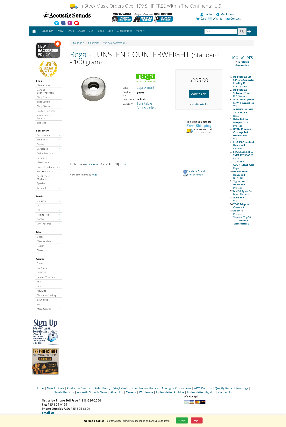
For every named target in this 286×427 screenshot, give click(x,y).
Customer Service (78, 388)
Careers (131, 392)
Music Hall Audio (243, 192)
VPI (243, 103)
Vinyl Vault (120, 388)
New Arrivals (43, 85)
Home (40, 388)
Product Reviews (46, 110)
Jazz (39, 286)
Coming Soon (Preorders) (46, 91)
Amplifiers (42, 139)
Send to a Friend (196, 171)
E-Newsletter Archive (44, 117)
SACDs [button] (81, 30)
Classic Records (64, 392)
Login (208, 14)
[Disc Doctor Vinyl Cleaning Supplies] (164, 17)
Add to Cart (198, 94)
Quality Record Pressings (231, 388)
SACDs (40, 219)
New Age (41, 290)
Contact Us (225, 392)
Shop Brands (44, 97)
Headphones (44, 162)
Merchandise (44, 241)
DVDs (40, 210)
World (40, 304)
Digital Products (45, 153)
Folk (39, 281)
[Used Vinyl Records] (122, 17)
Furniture (42, 158)
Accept (182, 420)
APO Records (203, 388)
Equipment (42, 130)
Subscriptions (124, 30)
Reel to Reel (43, 214)
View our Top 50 (242, 220)
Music (39, 196)
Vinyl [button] (61, 30)
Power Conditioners (47, 167)
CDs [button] (91, 30)
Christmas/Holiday (46, 295)
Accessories (43, 135)
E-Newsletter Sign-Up (201, 392)
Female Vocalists (46, 277)
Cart (203, 18)
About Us (116, 392)
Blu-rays (41, 201)
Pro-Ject (241, 122)
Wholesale (146, 392)
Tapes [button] (100, 30)
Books (40, 236)
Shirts (40, 250)
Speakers (42, 183)
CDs (39, 205)
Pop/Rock (42, 268)
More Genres (44, 308)
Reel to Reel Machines (43, 177)
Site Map (41, 122)
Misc (38, 232)
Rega (78, 54)
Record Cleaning (45, 171)
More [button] (139, 30)
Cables (40, 144)
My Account (228, 14)
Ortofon (243, 145)
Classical (41, 272)
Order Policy (102, 388)
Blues (40, 263)
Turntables (42, 188)
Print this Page (195, 174)
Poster (40, 245)
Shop (39, 80)
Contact (235, 18)
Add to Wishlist (200, 104)
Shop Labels (43, 101)
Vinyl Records (44, 223)
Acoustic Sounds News (92, 392)
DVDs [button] (71, 30)
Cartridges (42, 148)
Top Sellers (242, 57)
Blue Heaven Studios (144, 388)
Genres (40, 258)
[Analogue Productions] (143, 17)
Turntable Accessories (114, 43)
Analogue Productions (176, 388)
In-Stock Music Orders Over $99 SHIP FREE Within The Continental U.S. (150, 6)
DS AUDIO (240, 175)
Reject (197, 420)
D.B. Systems (243, 81)
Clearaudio (241, 206)
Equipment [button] (48, 30)
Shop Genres (44, 106)
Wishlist (218, 18)
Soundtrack (43, 299)
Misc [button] (110, 30)
